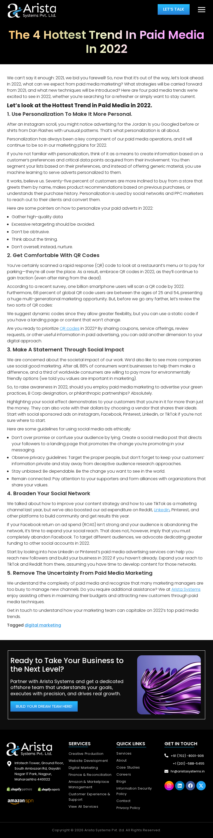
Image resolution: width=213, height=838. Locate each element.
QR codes (69, 328)
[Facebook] (190, 785)
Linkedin (162, 510)
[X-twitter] (201, 785)
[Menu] (201, 10)
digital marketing (43, 625)
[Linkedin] (179, 785)
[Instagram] (169, 785)
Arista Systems (186, 589)
